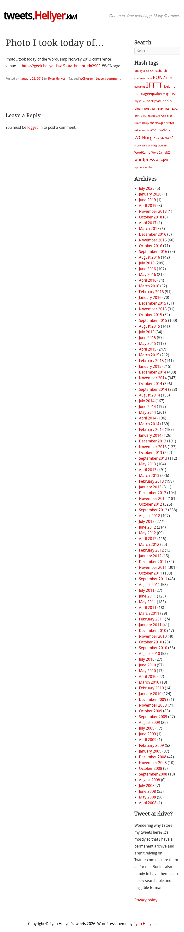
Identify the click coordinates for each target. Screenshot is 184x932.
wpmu (138, 167)
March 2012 (149, 544)
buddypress (141, 71)
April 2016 (147, 280)
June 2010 (147, 665)
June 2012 (147, 527)
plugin (138, 108)
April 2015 (147, 349)
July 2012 (147, 521)
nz (144, 101)
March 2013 (149, 475)
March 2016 (149, 286)
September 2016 (153, 251)
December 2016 (152, 234)
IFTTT (154, 85)
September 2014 (153, 389)
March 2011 (149, 613)
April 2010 (147, 676)
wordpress (144, 159)
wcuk (137, 145)
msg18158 (170, 94)
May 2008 (147, 797)
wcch (145, 130)
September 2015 (153, 320)
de (148, 78)
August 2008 (149, 780)
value (137, 130)
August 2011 (149, 584)
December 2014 (152, 372)
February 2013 (151, 481)
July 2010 (147, 659)
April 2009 (147, 739)
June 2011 (147, 596)
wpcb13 (166, 160)
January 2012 (150, 556)
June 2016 (147, 269)
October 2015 (150, 315)
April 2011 (147, 607)
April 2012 (147, 538)
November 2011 (153, 567)
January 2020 (150, 194)
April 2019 (147, 205)
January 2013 (150, 487)
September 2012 (153, 510)
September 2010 (153, 648)
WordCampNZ (160, 152)
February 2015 (151, 360)
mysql (138, 101)
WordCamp (142, 152)
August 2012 (149, 515)
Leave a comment (108, 78)
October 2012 (150, 504)
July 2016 (147, 263)
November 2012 (153, 498)
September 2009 (153, 716)
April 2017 (147, 223)
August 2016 (149, 257)
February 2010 (151, 688)
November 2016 (153, 240)
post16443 (140, 115)
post (147, 108)
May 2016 (147, 274)
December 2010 (152, 630)
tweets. (40, 15)
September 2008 (153, 774)
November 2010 (153, 636)
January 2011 (150, 625)
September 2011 (153, 579)
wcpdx (160, 138)
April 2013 (147, 470)
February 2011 (151, 619)
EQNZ (159, 77)
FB (167, 78)
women (162, 145)
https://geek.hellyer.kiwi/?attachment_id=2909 (61, 66)
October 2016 (150, 246)
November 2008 (153, 762)
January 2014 (150, 435)
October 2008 (150, 768)
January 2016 (150, 297)
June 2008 (147, 791)
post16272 (171, 108)
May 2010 (147, 671)
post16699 (154, 115)
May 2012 (147, 533)
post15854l (157, 108)
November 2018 (153, 211)
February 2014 (151, 429)
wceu (154, 130)
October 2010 (150, 642)
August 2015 (149, 326)
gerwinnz (139, 86)
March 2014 (149, 424)
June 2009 (147, 734)
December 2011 (152, 561)
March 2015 (149, 355)
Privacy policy (145, 900)
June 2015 (147, 337)
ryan (163, 115)
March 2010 (149, 682)
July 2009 (147, 728)
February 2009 (151, 745)
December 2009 (152, 699)
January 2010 (150, 694)
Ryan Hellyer (56, 78)
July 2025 (147, 188)
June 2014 (147, 406)
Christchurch (158, 71)
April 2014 (147, 418)
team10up (141, 123)
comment (140, 78)
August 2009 (149, 722)
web (144, 145)
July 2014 (147, 401)
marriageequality (148, 94)
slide (169, 115)
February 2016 (151, 292)
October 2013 (150, 452)
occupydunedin (159, 101)
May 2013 (147, 464)
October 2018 (150, 217)
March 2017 (149, 228)
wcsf (169, 138)
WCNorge (86, 78)
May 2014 (147, 412)
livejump (169, 86)
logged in (35, 127)
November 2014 (153, 378)
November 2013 (153, 447)
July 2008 (147, 785)
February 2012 (151, 550)
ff (171, 78)
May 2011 (147, 602)
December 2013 (152, 441)
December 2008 (152, 757)
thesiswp (156, 123)
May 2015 (147, 343)
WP (158, 160)
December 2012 (152, 493)
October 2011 (150, 573)
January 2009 (150, 751)
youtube (147, 167)
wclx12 (165, 130)
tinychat (169, 123)
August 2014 (149, 395)
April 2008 (147, 803)
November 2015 (153, 309)
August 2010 (149, 653)
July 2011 (147, 590)
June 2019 (147, 200)
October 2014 (150, 383)
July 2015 (147, 332)
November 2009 (153, 705)
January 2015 (150, 366)
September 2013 (153, 458)
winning (152, 145)
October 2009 (150, 711)
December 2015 (152, 303)
